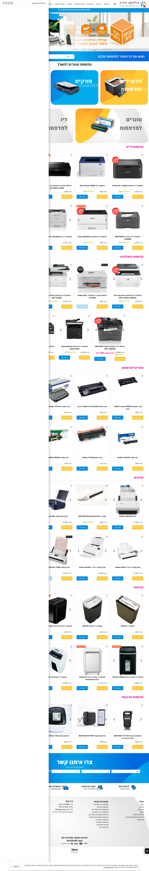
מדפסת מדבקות (102, 807)
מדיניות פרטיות (138, 814)
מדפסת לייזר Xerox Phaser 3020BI (92, 185)
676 (66, 742)
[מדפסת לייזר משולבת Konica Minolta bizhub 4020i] (74, 343)
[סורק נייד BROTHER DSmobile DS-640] (92, 504)
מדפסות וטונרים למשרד (74, 64)
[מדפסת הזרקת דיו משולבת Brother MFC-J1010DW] (92, 293)
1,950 (83, 352)
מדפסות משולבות (131, 257)
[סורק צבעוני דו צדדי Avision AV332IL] (92, 560)
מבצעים (49, 4)
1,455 (137, 522)
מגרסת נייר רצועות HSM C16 (57, 677)
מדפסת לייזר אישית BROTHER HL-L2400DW (127, 237)
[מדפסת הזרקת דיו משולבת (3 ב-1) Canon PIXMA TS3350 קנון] (57, 184)
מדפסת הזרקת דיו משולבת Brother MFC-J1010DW (92, 296)
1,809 (66, 683)
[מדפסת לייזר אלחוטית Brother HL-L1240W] (128, 184)
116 (102, 463)
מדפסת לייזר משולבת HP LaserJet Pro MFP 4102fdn (57, 296)
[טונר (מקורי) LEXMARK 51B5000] (56, 446)
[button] (117, 197)
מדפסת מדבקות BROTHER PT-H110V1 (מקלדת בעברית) (127, 737)
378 (66, 463)
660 (102, 742)
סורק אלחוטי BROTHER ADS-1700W (57, 567)
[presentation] (143, 10)
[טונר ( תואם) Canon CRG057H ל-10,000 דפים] (128, 388)
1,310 (137, 573)
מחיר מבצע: (109, 353)
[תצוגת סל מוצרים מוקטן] (12, 3)
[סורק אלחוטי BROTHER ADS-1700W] (57, 565)
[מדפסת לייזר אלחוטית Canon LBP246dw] (92, 232)
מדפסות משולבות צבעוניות (98, 817)
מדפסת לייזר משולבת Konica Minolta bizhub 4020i (74, 347)
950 (102, 242)
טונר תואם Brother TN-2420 (92, 457)
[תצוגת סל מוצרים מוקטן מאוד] (9, 3)
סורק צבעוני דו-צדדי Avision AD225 (127, 567)
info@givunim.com (62, 809)
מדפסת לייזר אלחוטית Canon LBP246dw (92, 236)
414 (102, 412)
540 (102, 301)
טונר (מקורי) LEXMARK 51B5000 (56, 457)
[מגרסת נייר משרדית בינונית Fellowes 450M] (128, 675)
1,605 (101, 573)
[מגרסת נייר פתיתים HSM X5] (92, 624)
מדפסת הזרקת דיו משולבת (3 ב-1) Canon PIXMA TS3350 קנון (56, 186)
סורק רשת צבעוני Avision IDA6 (57, 516)
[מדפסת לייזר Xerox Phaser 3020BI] (92, 178)
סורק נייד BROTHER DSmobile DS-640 (92, 516)
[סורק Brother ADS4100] (128, 514)
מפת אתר (140, 819)
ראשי (142, 804)
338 (66, 191)
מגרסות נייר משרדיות (100, 804)
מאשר (16, 866)
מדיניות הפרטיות (108, 867)
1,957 (66, 573)
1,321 (66, 242)
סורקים (98, 4)
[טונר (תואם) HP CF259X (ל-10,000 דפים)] (92, 404)
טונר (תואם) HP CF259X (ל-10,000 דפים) (92, 406)
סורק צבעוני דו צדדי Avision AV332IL (92, 567)
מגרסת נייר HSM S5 (128, 626)
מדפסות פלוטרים (102, 822)
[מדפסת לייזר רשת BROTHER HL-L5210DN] (57, 235)
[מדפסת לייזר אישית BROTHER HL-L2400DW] (128, 235)
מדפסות (106, 4)
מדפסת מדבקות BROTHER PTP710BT (92, 736)
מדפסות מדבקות (132, 697)
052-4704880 (64, 804)
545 (102, 191)
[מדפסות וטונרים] (131, 4)
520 (137, 191)
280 (137, 742)
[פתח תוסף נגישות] (147, 851)
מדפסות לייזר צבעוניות (100, 812)
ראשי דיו (69, 4)
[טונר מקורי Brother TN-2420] (127, 450)
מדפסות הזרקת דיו (101, 819)
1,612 (101, 683)
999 (137, 301)
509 (137, 412)
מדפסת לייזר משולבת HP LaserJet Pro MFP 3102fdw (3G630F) (128, 296)
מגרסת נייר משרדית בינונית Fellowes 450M (127, 677)
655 (66, 632)
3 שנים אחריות (81, 206)
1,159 (100, 352)
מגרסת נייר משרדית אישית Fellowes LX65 (57, 626)
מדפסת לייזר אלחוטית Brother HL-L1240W (127, 185)
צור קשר (141, 809)
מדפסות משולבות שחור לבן (98, 814)
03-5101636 (63, 807)
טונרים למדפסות (79, 4)
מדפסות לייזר (134, 147)
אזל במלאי (104, 265)
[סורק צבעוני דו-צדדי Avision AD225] (128, 565)
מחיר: (140, 192)
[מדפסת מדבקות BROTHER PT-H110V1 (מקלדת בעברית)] (128, 734)
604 (102, 522)
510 (66, 412)
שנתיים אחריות (117, 647)
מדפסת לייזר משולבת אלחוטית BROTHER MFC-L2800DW (110, 347)
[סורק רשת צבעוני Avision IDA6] (57, 514)
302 (137, 632)
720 (137, 242)
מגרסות (138, 587)
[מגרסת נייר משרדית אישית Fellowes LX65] (56, 624)
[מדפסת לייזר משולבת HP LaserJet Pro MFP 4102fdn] (56, 286)
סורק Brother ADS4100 (128, 516)
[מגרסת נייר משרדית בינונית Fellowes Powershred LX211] (92, 675)
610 (102, 632)
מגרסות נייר (90, 4)
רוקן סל (34, 3)
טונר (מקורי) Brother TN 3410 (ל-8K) (57, 406)
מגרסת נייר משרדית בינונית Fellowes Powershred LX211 (92, 678)
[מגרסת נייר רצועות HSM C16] (56, 675)
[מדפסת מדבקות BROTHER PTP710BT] (92, 725)
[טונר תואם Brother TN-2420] (92, 443)
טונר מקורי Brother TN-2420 (128, 457)
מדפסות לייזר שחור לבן (100, 809)
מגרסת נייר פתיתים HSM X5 (92, 626)
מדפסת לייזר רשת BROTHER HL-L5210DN (57, 236)
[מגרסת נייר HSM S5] (128, 624)
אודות (142, 807)
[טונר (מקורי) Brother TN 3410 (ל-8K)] (57, 404)
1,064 (137, 683)
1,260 (119, 352)
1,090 (66, 522)
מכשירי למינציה (60, 4)
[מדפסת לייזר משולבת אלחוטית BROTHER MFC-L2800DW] (110, 344)
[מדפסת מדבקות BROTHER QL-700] (57, 734)
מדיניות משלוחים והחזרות (135, 817)
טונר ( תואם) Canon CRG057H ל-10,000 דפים (128, 407)
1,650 (66, 301)
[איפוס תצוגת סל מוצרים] (6, 3)
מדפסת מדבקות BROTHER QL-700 (57, 736)
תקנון (142, 812)
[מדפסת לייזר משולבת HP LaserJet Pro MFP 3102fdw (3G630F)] (127, 286)
